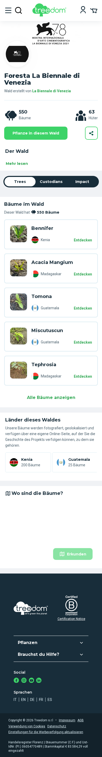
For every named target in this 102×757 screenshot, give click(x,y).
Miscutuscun (47, 330)
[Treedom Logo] (50, 15)
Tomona (41, 296)
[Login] (83, 10)
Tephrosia (43, 364)
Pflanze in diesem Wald (36, 133)
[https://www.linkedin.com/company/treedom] (39, 681)
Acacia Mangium (52, 262)
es (50, 699)
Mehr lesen (17, 163)
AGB (80, 720)
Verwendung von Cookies (26, 726)
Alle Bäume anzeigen (51, 397)
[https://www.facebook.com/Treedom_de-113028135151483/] (16, 681)
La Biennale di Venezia (51, 91)
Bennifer (42, 228)
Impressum (67, 720)
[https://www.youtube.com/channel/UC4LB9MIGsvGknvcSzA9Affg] (31, 681)
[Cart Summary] (94, 10)
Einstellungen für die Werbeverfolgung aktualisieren (45, 732)
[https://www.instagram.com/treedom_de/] (24, 681)
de (32, 699)
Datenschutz (56, 726)
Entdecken (83, 240)
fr (41, 699)
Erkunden (76, 554)
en (23, 699)
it (15, 699)
